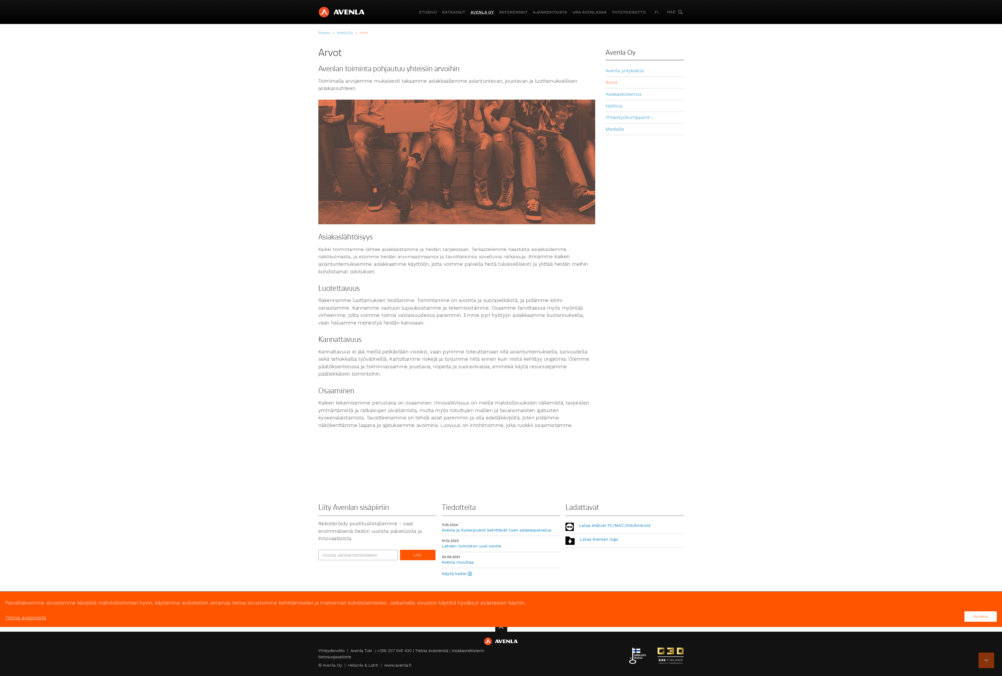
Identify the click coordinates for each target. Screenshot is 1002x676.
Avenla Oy (482, 12)
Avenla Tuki (361, 650)
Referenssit (513, 12)
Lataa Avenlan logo (599, 539)
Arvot (364, 33)
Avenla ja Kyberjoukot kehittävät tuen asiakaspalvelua (496, 530)
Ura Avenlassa (589, 12)
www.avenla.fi (397, 665)
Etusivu (428, 12)
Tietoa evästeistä (431, 650)
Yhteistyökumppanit (628, 117)
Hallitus (614, 105)
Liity (418, 554)
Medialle (615, 129)
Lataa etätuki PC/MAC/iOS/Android (614, 525)
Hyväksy (980, 616)
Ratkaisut (453, 12)
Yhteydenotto (629, 12)
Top (986, 660)
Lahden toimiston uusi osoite (471, 546)
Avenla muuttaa (458, 562)
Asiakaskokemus (624, 94)
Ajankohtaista (550, 12)
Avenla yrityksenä (625, 70)
